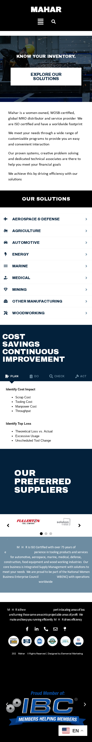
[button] (53, 21)
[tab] (12, 376)
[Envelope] (55, 629)
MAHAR (46, 9)
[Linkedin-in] (36, 629)
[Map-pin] (65, 629)
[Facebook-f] (27, 629)
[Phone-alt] (46, 629)
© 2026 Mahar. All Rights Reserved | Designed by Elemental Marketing (46, 654)
